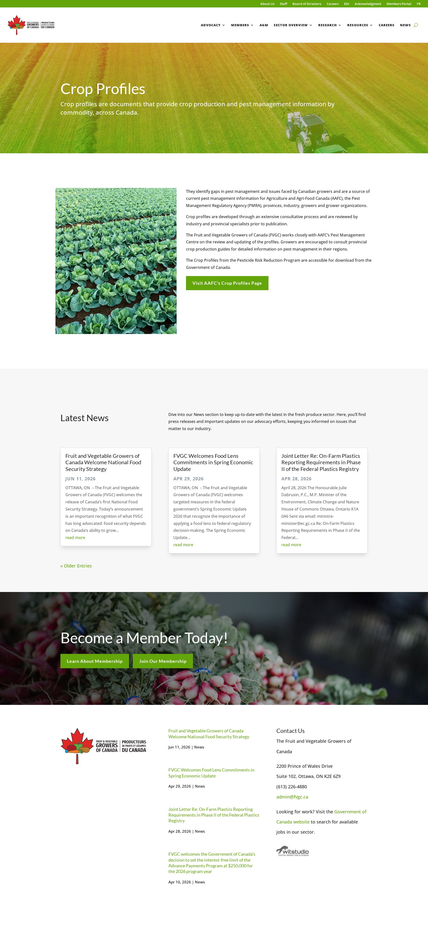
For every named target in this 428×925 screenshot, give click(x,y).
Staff (283, 4)
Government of (350, 812)
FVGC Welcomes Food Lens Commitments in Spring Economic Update (213, 462)
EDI (346, 4)
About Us (267, 4)
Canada (284, 822)
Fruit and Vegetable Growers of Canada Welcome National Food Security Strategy (103, 462)
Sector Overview (291, 25)
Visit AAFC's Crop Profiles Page (227, 283)
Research (327, 25)
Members (240, 25)
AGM (264, 25)
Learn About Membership (95, 661)
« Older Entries (76, 566)
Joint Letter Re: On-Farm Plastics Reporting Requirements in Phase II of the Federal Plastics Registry (321, 462)
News (405, 25)
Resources (357, 25)
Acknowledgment (368, 4)
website (301, 822)
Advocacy (211, 25)
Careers (333, 4)
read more (75, 537)
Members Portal (399, 4)
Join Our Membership (163, 661)
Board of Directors (307, 4)
